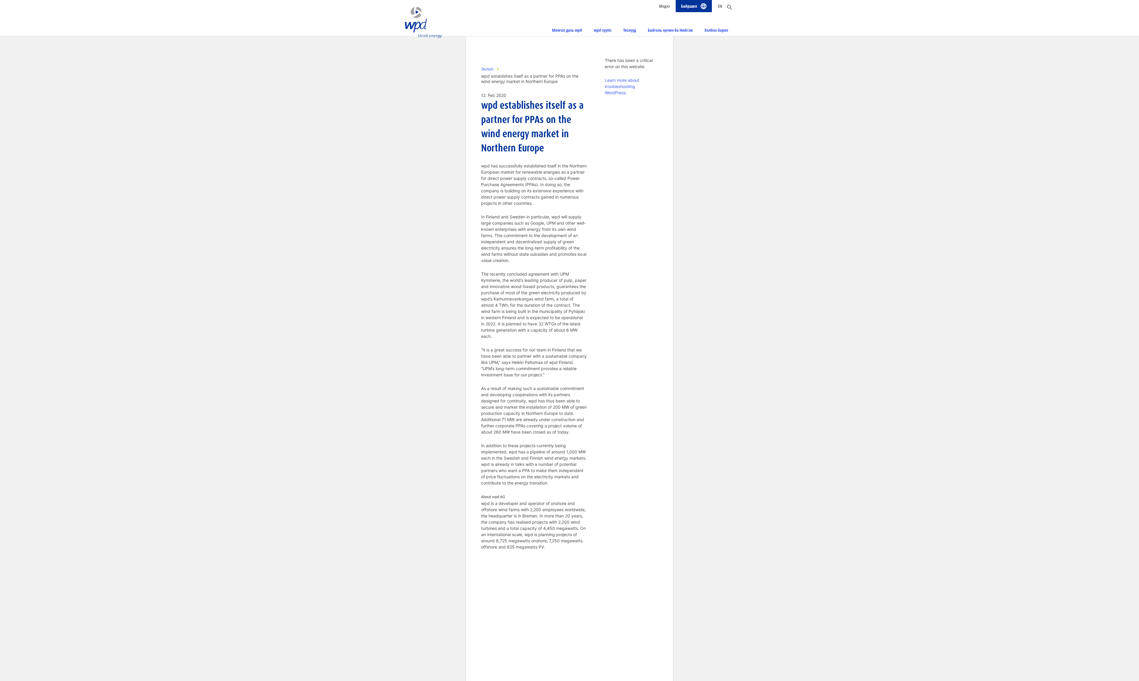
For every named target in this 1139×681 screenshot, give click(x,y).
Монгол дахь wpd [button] (567, 30)
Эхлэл (487, 68)
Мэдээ (664, 6)
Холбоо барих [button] (716, 30)
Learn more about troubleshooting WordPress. (622, 86)
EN (720, 6)
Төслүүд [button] (629, 30)
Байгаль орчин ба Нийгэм (670, 30)
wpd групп (602, 30)
